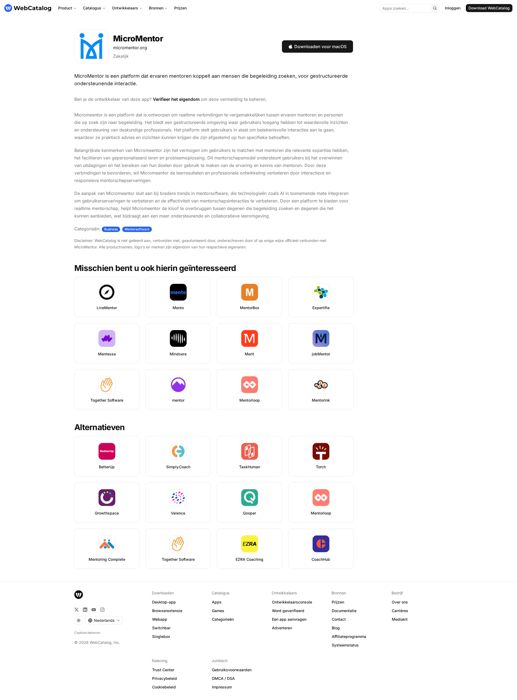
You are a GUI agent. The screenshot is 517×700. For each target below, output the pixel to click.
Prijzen (180, 8)
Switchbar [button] (161, 628)
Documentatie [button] (344, 610)
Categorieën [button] (223, 619)
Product (65, 8)
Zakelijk (121, 56)
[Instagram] (102, 610)
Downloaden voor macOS (320, 46)
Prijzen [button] (338, 602)
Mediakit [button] (400, 619)
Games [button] (218, 610)
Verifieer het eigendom (176, 99)
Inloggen (452, 8)
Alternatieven (99, 427)
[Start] (27, 8)
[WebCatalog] (78, 594)
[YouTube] (94, 610)
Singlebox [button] (161, 636)
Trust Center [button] (163, 669)
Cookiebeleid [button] (164, 687)
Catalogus (92, 8)
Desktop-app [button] (164, 602)
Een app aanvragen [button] (289, 619)
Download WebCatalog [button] (489, 8)
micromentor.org (130, 47)
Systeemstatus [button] (345, 645)
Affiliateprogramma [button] (349, 636)
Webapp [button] (159, 619)
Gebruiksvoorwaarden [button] (231, 669)
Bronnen (156, 8)
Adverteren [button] (282, 628)
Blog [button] (336, 628)
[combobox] (104, 620)
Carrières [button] (400, 610)
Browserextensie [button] (167, 610)
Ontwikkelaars (125, 8)
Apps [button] (217, 602)
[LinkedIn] (85, 610)
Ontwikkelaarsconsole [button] (292, 602)
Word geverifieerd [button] (288, 610)
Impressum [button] (222, 687)
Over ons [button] (400, 602)
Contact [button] (339, 619)
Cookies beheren (87, 633)
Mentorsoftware (137, 229)
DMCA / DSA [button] (223, 678)
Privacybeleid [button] (164, 678)
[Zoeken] (435, 8)
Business (111, 229)
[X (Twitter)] (76, 610)
